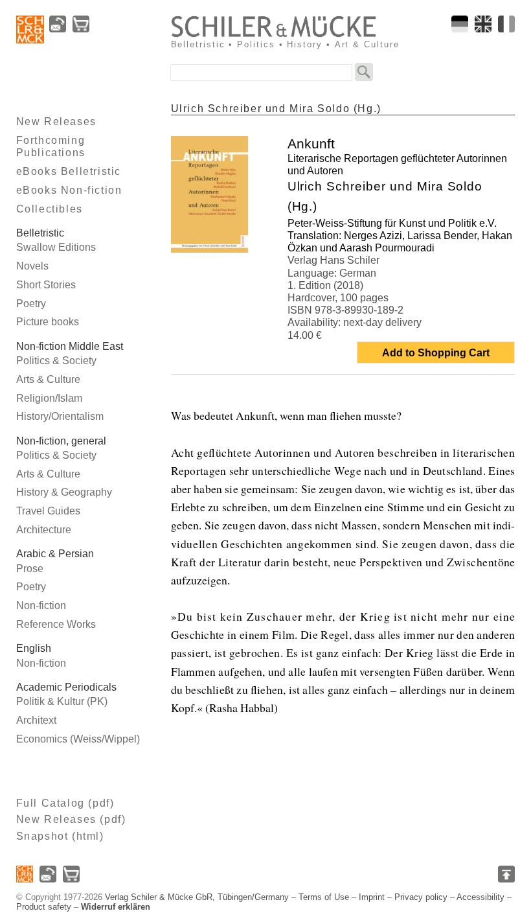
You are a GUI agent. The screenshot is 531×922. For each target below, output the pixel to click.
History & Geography (64, 492)
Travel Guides (48, 510)
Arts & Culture (48, 379)
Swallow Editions (56, 247)
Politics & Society (56, 360)
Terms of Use (324, 897)
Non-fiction (41, 605)
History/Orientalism (60, 416)
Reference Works (56, 624)
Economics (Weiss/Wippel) (78, 738)
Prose (29, 568)
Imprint (372, 897)
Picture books (47, 321)
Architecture (43, 529)
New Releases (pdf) (71, 819)
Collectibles (49, 208)
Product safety (43, 907)
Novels (32, 265)
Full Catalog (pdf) (65, 803)
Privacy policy (420, 897)
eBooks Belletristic (68, 171)
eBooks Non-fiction (69, 190)
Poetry (31, 303)
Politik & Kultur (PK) (61, 701)
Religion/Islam (49, 398)
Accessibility (480, 897)
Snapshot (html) (60, 836)
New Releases (56, 121)
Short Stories (46, 284)
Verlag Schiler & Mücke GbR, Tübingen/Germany (197, 897)
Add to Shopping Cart (436, 352)
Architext (36, 720)
